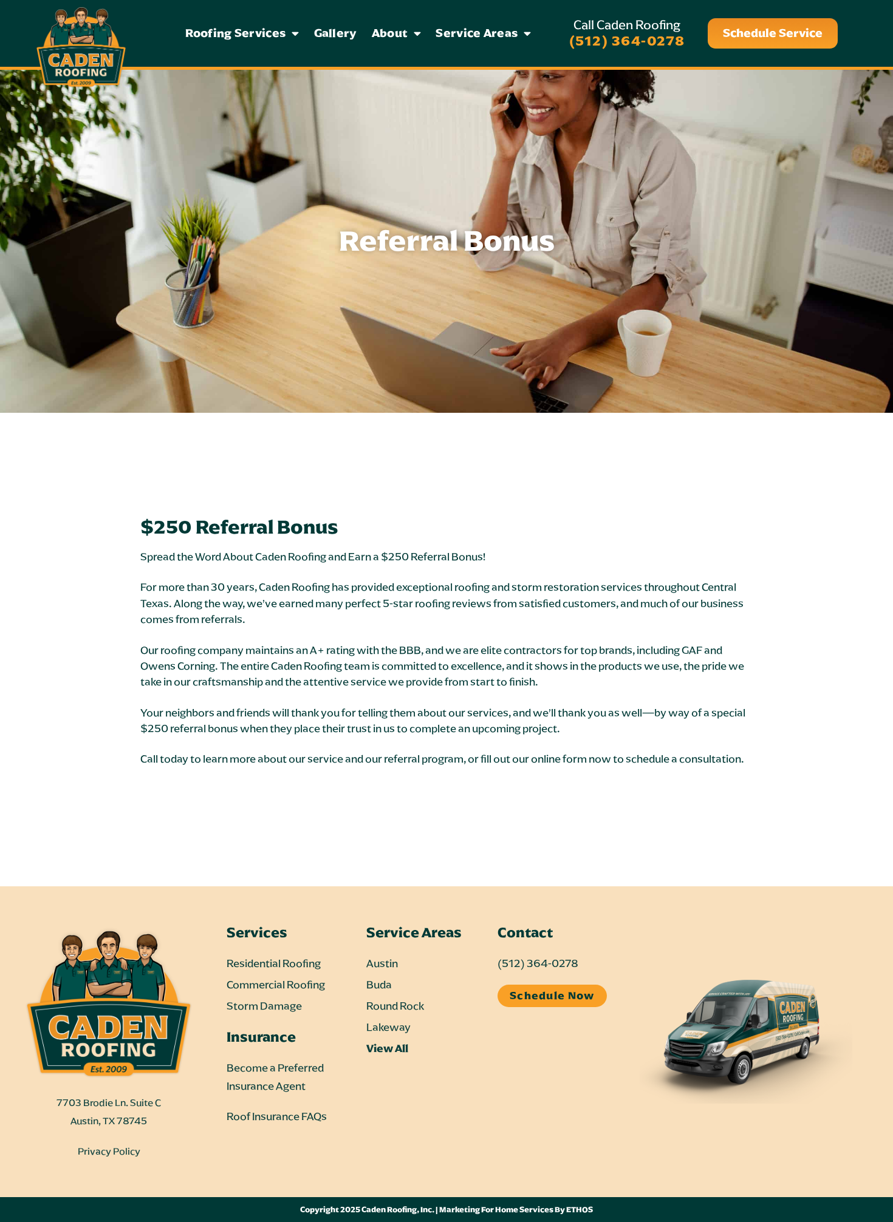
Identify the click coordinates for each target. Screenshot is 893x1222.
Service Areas (477, 33)
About (390, 33)
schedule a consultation (683, 758)
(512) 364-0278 (627, 40)
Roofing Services (235, 33)
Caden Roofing (294, 587)
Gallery (335, 33)
